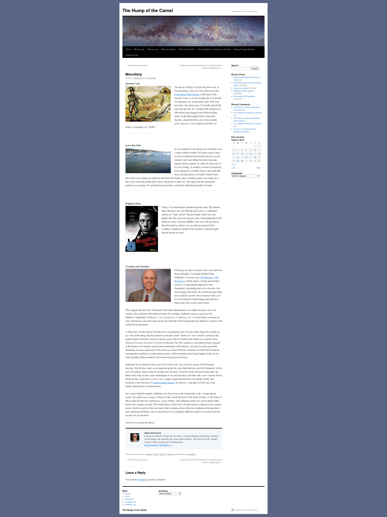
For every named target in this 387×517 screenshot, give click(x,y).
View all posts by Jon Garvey (158, 445)
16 (259, 153)
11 (238, 153)
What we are (152, 49)
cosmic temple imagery (164, 382)
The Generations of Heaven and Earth (213, 49)
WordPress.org (130, 504)
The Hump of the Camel (147, 10)
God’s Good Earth (186, 49)
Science (162, 454)
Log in (127, 496)
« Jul (233, 167)
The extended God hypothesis (244, 96)
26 (242, 161)
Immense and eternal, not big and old (247, 77)
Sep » (259, 167)
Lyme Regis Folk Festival (186, 94)
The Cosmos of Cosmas (136, 65)
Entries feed (129, 499)
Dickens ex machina (241, 88)
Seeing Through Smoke (243, 49)
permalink (191, 454)
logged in (142, 479)
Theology (171, 454)
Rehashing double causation (244, 91)
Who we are (139, 49)
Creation (149, 454)
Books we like (132, 55)
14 (251, 153)
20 (246, 157)
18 (238, 157)
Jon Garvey (151, 78)
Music (156, 454)
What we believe (168, 49)
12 (242, 153)
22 (255, 157)
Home (128, 49)
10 (234, 153)
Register (128, 493)
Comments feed (130, 502)
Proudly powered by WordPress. (246, 510)
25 (238, 161)
